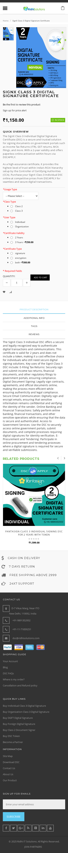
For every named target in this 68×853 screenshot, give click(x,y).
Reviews (34, 334)
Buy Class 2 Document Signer (19, 730)
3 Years (24, 242)
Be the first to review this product (21, 104)
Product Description (34, 309)
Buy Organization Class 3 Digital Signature (26, 711)
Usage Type (10, 189)
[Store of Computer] (34, 8)
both (22, 262)
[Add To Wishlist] (4, 292)
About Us (8, 774)
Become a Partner (13, 742)
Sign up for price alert (15, 110)
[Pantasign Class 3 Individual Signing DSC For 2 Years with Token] (34, 495)
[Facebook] (6, 828)
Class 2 (19, 206)
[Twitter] (13, 828)
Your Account (10, 661)
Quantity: (9, 276)
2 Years (19, 237)
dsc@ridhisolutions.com (25, 638)
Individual (20, 222)
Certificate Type (12, 248)
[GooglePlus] (21, 828)
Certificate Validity (14, 233)
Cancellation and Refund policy (20, 685)
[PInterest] (35, 828)
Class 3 (19, 211)
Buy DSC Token (11, 736)
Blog (5, 667)
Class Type (9, 201)
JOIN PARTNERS (33, 846)
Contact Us (9, 768)
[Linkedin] (43, 828)
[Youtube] (50, 828)
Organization (22, 226)
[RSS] (28, 828)
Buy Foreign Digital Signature (19, 724)
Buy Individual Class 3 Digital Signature (24, 705)
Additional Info (34, 318)
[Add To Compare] (10, 292)
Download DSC (11, 762)
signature (20, 253)
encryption (20, 258)
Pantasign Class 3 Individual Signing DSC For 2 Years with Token (34, 533)
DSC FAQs (8, 673)
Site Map (8, 756)
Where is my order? (14, 679)
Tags (34, 326)
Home (5, 20)
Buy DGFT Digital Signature (18, 718)
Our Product (10, 780)
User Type (9, 217)
